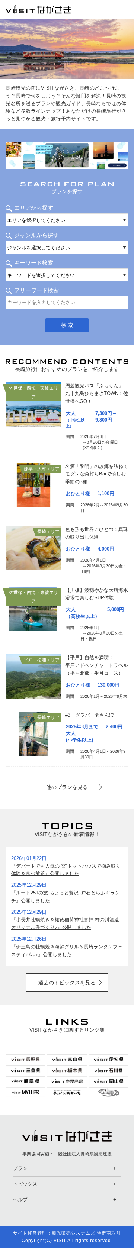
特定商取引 (109, 1233)
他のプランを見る (67, 787)
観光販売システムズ (73, 1233)
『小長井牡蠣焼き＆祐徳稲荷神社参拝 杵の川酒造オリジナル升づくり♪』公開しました (65, 923)
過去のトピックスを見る (67, 983)
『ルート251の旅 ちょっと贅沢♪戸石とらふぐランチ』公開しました (65, 896)
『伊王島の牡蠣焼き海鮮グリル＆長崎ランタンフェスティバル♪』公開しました (66, 950)
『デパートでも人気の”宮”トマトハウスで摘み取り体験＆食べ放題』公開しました (66, 870)
